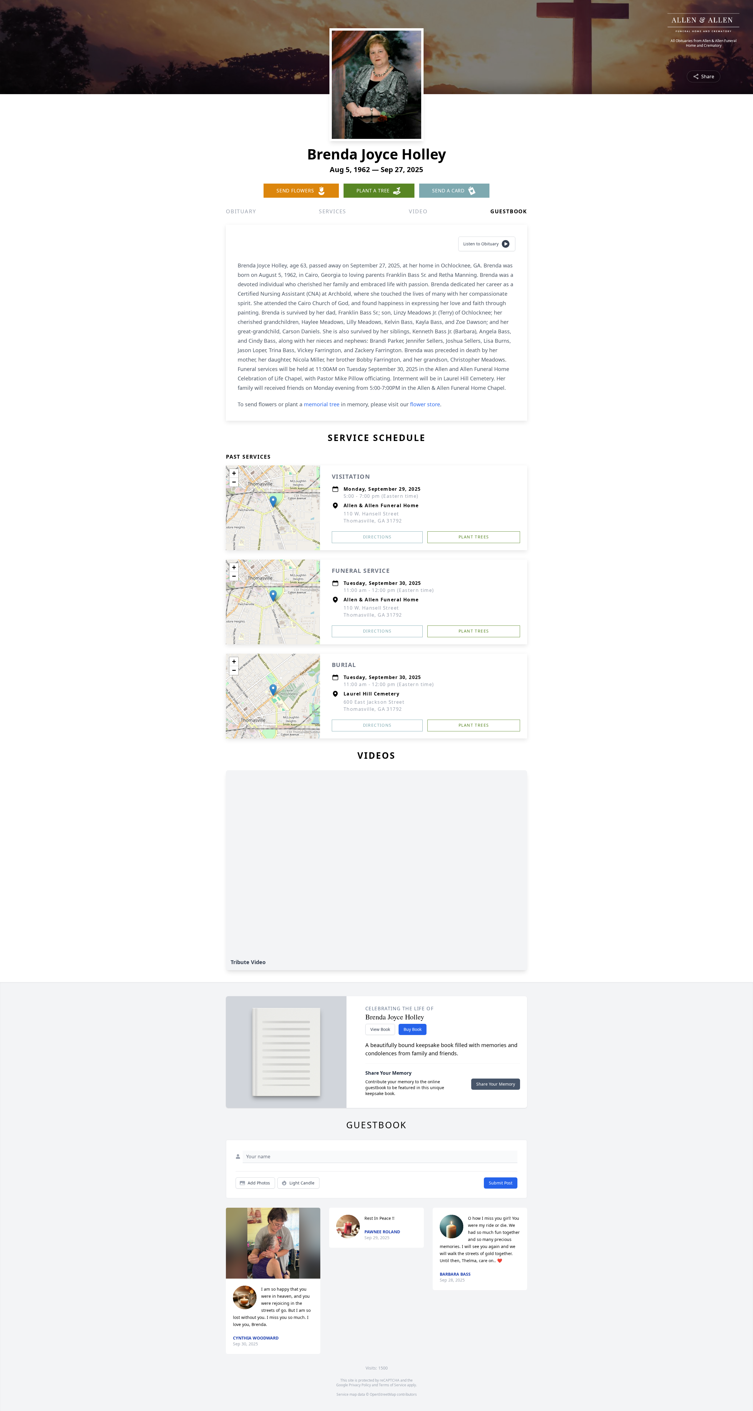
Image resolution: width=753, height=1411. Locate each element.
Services (332, 211)
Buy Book (413, 1029)
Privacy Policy (360, 1384)
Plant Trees (474, 537)
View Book (380, 1029)
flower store (425, 404)
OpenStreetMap (383, 1394)
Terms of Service (392, 1384)
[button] (273, 502)
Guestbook (508, 211)
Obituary (241, 211)
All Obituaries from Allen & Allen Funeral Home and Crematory (704, 43)
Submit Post (500, 1183)
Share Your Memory (495, 1084)
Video (418, 211)
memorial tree (321, 404)
